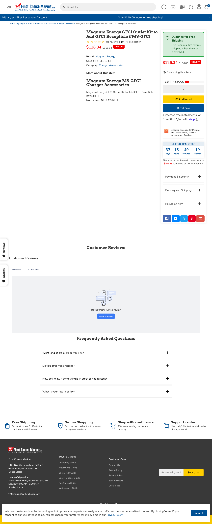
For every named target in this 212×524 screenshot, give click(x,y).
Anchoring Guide (67, 462)
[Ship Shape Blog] (182, 7)
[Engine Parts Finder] (173, 7)
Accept (199, 513)
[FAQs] (191, 7)
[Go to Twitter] (184, 218)
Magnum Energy (105, 56)
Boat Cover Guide (67, 472)
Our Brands (114, 485)
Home (12, 23)
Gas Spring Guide (67, 483)
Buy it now (183, 108)
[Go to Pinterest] (192, 218)
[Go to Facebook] (167, 218)
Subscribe (193, 472)
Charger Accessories (66, 23)
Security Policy (116, 480)
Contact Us (114, 465)
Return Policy (115, 470)
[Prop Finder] (164, 7)
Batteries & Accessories (45, 23)
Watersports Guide (68, 488)
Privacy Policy (116, 475)
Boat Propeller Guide (69, 477)
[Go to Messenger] (176, 218)
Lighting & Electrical (25, 23)
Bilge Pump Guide (68, 467)
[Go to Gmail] (200, 218)
